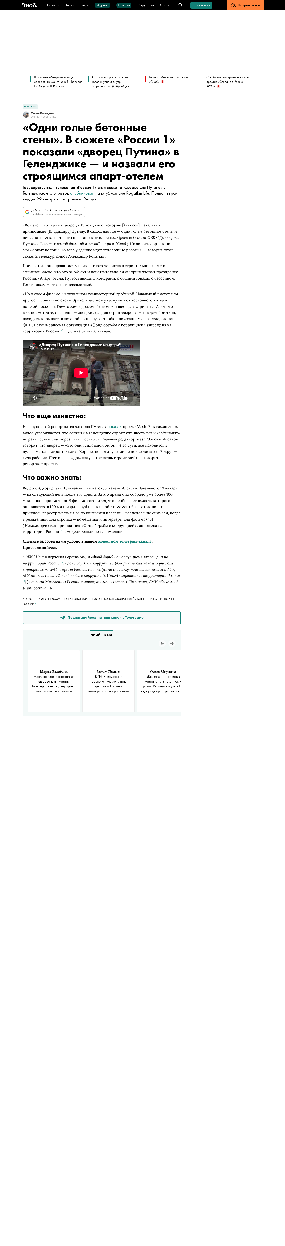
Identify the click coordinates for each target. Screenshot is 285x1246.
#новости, (31, 599)
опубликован (82, 193)
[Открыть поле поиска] (180, 5)
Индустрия (146, 5)
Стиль (164, 5)
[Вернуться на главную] (29, 5)
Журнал (102, 5)
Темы (84, 5)
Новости (53, 5)
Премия (124, 5)
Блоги (70, 5)
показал (114, 426)
